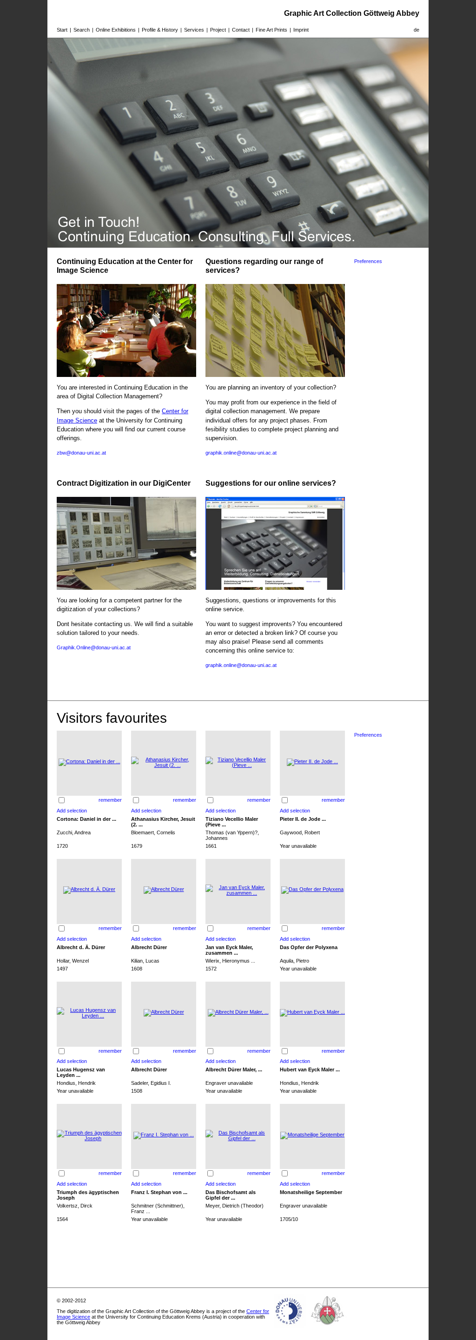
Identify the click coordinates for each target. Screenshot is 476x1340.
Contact (241, 30)
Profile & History (160, 30)
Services (194, 30)
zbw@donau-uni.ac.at (81, 452)
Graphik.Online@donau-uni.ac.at (94, 647)
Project (218, 30)
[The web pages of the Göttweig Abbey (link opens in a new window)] (327, 1328)
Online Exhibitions (116, 30)
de (416, 30)
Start (62, 30)
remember (110, 800)
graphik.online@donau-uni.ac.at (241, 452)
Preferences (368, 261)
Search (81, 30)
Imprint (301, 30)
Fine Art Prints (271, 30)
